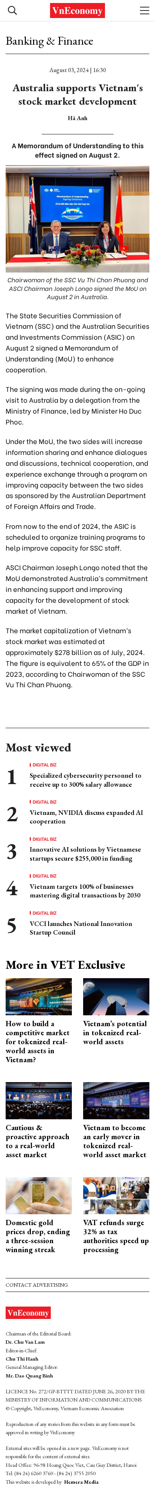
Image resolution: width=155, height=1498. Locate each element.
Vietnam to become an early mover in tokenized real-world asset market (114, 1141)
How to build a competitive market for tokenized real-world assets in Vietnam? (38, 1041)
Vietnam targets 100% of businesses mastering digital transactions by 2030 (85, 890)
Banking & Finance (49, 40)
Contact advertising (37, 1284)
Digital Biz (45, 765)
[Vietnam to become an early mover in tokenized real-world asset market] (116, 1100)
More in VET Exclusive (65, 965)
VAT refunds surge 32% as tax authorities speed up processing (116, 1236)
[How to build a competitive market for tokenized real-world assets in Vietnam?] (39, 996)
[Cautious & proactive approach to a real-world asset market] (39, 1100)
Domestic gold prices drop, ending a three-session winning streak (38, 1236)
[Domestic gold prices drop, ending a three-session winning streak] (39, 1194)
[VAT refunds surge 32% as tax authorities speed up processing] (116, 1194)
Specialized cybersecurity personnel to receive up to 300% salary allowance (85, 779)
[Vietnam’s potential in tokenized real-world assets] (116, 996)
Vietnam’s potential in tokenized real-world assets (115, 1032)
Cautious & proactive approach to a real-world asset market (37, 1141)
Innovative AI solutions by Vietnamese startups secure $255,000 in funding (85, 853)
